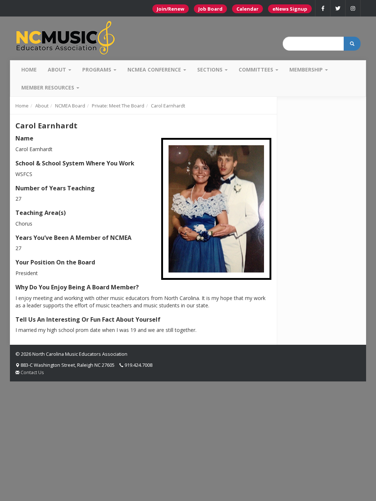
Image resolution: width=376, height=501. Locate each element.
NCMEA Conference (154, 69)
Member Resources (48, 87)
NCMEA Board (70, 105)
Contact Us (32, 372)
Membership (306, 69)
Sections (210, 69)
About (58, 69)
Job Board (210, 9)
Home (29, 69)
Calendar (247, 9)
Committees (257, 69)
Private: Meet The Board (118, 105)
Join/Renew (170, 9)
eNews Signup (289, 9)
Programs (97, 69)
